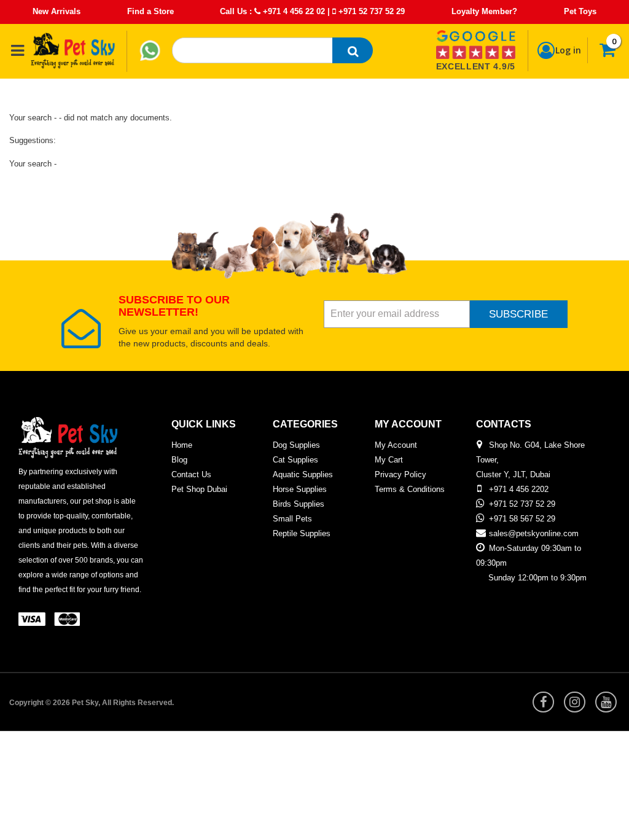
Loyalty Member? (484, 11)
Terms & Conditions (410, 489)
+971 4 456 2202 (519, 489)
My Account (396, 445)
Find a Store (150, 11)
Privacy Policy (400, 474)
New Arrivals (56, 11)
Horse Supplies (300, 489)
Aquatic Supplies (303, 474)
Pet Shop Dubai (199, 489)
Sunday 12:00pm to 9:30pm (537, 577)
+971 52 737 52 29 (370, 11)
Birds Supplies (298, 504)
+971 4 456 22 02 (292, 11)
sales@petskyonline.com (534, 533)
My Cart (389, 459)
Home (181, 445)
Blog (179, 459)
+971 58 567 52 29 (522, 518)
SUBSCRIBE (518, 314)
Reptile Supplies (301, 533)
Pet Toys (580, 11)
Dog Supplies (296, 445)
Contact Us (191, 474)
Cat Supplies (295, 459)
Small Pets (292, 518)
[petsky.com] (73, 50)
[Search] (352, 50)
